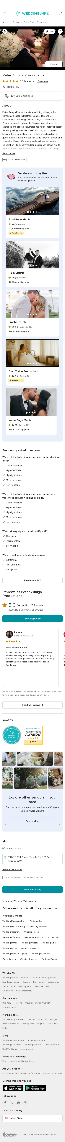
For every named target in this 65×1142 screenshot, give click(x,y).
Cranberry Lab (17, 322)
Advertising (53, 982)
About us (25, 977)
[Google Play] (35, 1090)
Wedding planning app (13, 1040)
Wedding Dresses (29, 943)
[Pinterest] (18, 1103)
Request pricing (32, 889)
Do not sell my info (43, 986)
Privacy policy (24, 986)
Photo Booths (51, 937)
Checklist (31, 1019)
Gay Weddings (9, 1007)
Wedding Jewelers (28, 959)
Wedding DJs (36, 921)
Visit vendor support (52, 1073)
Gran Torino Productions (23, 371)
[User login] (61, 13)
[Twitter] (12, 1103)
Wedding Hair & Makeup (14, 926)
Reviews (18, 1003)
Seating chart (27, 1023)
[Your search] (4, 31)
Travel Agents (9, 959)
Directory (6, 1003)
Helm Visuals (16, 272)
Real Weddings (9, 1049)
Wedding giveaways (11, 1044)
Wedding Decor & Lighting (14, 953)
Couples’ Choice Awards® (37, 1003)
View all (54, 64)
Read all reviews (31, 705)
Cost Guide (52, 1023)
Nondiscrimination (11, 982)
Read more (8, 153)
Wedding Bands (9, 943)
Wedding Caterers (11, 932)
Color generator (51, 1044)
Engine (40, 1023)
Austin (5, 22)
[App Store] (13, 1090)
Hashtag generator (36, 1040)
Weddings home (10, 977)
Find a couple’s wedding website (18, 1061)
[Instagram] (25, 1103)
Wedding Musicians (30, 948)
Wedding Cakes (50, 943)
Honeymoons (26, 1049)
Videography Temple (33, 877)
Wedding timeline (32, 1044)
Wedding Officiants (11, 937)
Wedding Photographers (14, 921)
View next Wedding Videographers (20, 901)
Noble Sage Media (19, 420)
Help (4, 1028)
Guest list (42, 1019)
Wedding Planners (38, 926)
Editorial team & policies (44, 977)
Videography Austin (12, 877)
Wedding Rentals (32, 937)
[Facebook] (5, 1103)
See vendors (32, 821)
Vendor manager (10, 1023)
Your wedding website (13, 1019)
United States (16, 1118)
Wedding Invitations (40, 953)
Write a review (33, 618)
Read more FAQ (32, 580)
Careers (26, 982)
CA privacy (7, 990)
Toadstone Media (19, 219)
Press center (39, 982)
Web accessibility (24, 990)
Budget (53, 1019)
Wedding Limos (9, 948)
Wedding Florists (31, 932)
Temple (16, 22)
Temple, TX (13, 86)
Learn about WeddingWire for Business (21, 1073)
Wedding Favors (49, 959)
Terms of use (8, 986)
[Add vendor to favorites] (60, 31)
